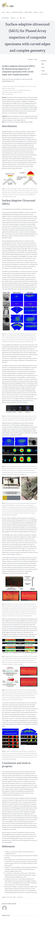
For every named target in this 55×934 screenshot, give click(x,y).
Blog (43, 64)
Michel (4, 897)
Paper (14, 897)
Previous (31, 59)
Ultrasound (44, 74)
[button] (23, 18)
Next (35, 59)
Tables (43, 70)
